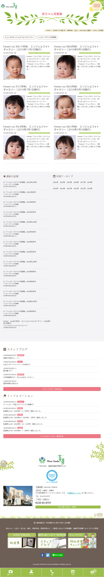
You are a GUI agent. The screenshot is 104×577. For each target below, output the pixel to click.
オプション (93, 574)
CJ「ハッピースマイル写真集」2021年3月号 (19, 214)
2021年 (55, 182)
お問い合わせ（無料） (69, 507)
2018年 (76, 182)
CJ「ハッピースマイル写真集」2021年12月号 (20, 184)
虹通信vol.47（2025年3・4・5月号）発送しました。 (22, 409)
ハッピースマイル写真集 (47, 37)
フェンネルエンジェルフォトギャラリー (19, 37)
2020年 (62, 182)
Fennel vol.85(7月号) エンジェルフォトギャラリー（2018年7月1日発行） (26, 324)
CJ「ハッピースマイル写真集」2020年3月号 (19, 253)
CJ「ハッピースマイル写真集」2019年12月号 (20, 263)
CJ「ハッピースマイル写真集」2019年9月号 (19, 273)
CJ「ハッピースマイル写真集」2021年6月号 (19, 204)
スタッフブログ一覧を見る (52, 389)
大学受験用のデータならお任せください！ (19, 375)
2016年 (89, 182)
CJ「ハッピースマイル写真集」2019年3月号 (19, 293)
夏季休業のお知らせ (10, 382)
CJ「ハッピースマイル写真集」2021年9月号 (19, 194)
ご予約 (72, 574)
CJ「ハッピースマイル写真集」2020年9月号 (19, 234)
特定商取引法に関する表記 (54, 523)
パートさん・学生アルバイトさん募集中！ (19, 403)
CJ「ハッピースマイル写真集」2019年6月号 (19, 283)
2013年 (69, 188)
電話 (52, 574)
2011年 (83, 188)
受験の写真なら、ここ (13, 356)
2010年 (89, 188)
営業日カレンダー (75, 493)
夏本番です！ (9, 369)
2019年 (69, 182)
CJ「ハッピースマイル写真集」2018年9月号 (19, 313)
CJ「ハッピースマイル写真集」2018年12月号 (20, 303)
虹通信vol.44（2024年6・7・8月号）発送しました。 (22, 429)
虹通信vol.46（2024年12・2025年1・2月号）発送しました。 (25, 416)
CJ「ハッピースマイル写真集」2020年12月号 (20, 224)
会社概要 (67, 523)
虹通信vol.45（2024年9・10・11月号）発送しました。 (23, 422)
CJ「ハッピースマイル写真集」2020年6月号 (19, 243)
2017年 (83, 182)
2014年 (62, 188)
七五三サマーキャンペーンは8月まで (16, 363)
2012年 (76, 188)
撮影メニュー (10, 574)
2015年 (55, 188)
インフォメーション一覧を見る (52, 436)
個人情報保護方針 (39, 523)
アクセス (31, 574)
